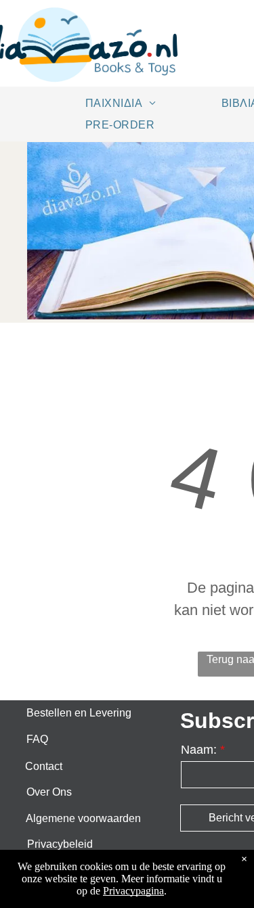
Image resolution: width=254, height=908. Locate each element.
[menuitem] (126, 103)
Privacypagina (133, 890)
